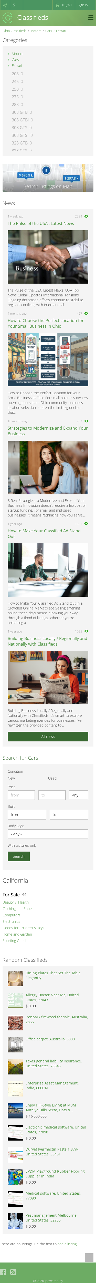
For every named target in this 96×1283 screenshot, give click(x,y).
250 (15, 89)
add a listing (67, 1243)
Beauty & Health (16, 902)
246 (15, 81)
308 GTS (19, 127)
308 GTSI (20, 135)
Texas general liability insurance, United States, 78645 (54, 1063)
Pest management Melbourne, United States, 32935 (51, 1218)
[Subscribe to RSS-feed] (13, 1272)
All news (48, 736)
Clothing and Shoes (18, 908)
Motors (35, 30)
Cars (48, 30)
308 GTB (20, 112)
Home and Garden (17, 934)
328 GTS (19, 150)
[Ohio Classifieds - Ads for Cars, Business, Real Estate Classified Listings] (25, 17)
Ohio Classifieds (14, 30)
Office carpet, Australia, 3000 (50, 1039)
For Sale (11, 895)
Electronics (11, 921)
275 (15, 97)
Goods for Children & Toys (23, 927)
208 (15, 74)
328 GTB (20, 143)
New (11, 778)
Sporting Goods (15, 940)
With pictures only (22, 845)
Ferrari (61, 30)
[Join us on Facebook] (3, 1272)
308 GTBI (20, 120)
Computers (11, 915)
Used (52, 778)
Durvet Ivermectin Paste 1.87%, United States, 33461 (52, 1151)
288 (15, 104)
